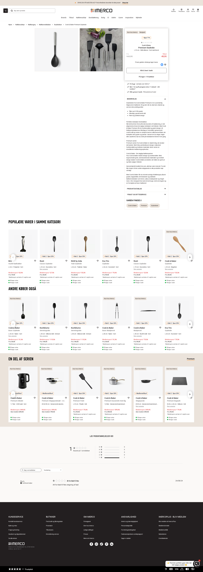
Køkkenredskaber (45, 24)
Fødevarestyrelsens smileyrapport (132, 534)
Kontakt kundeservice (15, 521)
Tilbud (71, 17)
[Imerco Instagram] (96, 544)
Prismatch (49, 526)
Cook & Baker (132, 206)
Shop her (125, 3)
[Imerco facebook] (91, 544)
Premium (144, 206)
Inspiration (129, 17)
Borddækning (94, 17)
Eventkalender (163, 538)
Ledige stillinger (88, 530)
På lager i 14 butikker (146, 77)
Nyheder (139, 17)
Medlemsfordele (164, 526)
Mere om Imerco (89, 538)
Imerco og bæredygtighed (129, 521)
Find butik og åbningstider (54, 521)
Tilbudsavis (49, 530)
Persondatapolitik (126, 526)
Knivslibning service (52, 534)
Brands (63, 17)
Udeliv (113, 17)
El (108, 17)
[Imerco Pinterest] (106, 544)
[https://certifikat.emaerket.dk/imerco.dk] (193, 569)
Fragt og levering (13, 530)
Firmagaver (87, 521)
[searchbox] (30, 470)
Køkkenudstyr (81, 17)
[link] (112, 458)
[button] (146, 45)
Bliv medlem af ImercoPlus (167, 521)
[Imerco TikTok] (101, 544)
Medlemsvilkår (163, 530)
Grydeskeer (58, 24)
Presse (86, 534)
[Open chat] (5, 10)
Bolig (103, 17)
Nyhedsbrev (162, 534)
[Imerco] (101, 10)
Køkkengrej (32, 24)
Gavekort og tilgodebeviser (16, 534)
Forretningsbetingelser (128, 530)
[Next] (190, 257)
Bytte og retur (12, 526)
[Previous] (13, 257)
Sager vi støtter (126, 538)
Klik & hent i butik (146, 70)
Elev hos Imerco (89, 526)
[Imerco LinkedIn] (111, 544)
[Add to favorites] (165, 64)
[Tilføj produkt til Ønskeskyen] (161, 64)
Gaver (121, 17)
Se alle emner (12, 538)
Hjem (10, 24)
